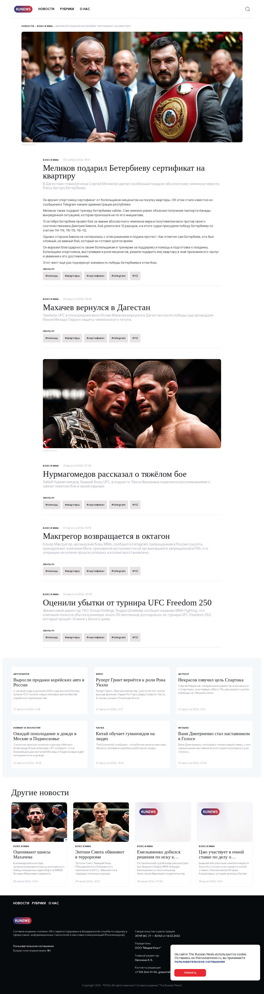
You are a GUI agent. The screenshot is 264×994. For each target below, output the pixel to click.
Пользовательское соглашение (33, 946)
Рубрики (67, 9)
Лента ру (49, 331)
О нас (85, 9)
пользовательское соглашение (200, 962)
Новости (46, 9)
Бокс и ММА (45, 26)
